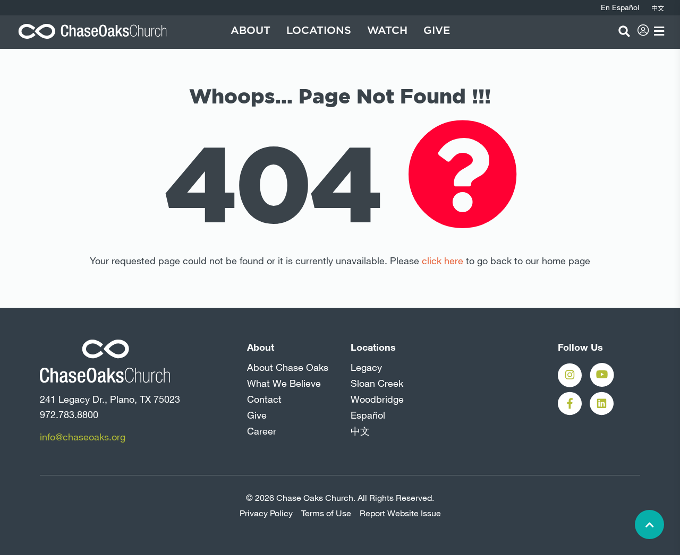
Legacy (366, 367)
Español (368, 415)
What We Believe (284, 383)
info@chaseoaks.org (82, 437)
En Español (620, 7)
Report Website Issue (400, 513)
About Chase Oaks (287, 367)
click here (442, 260)
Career (261, 431)
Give (436, 30)
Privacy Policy (266, 513)
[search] (624, 31)
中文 (360, 431)
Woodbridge (377, 399)
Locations (318, 30)
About (250, 30)
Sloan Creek (377, 383)
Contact (264, 399)
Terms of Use (326, 513)
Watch (387, 30)
